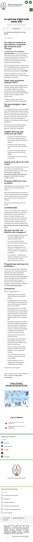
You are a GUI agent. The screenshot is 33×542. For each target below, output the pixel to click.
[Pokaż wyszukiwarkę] (31, 9)
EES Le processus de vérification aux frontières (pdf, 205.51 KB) (16, 427)
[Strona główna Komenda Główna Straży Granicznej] (16, 470)
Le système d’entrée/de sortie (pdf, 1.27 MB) (16, 423)
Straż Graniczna (11, 4)
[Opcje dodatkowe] (26, 2)
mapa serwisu (6, 518)
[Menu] (30, 2)
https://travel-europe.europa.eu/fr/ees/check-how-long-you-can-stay (15, 174)
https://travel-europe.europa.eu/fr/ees (16, 384)
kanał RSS (5, 520)
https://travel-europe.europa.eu (14, 285)
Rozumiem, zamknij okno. (20, 536)
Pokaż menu (16, 28)
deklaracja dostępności (18, 518)
